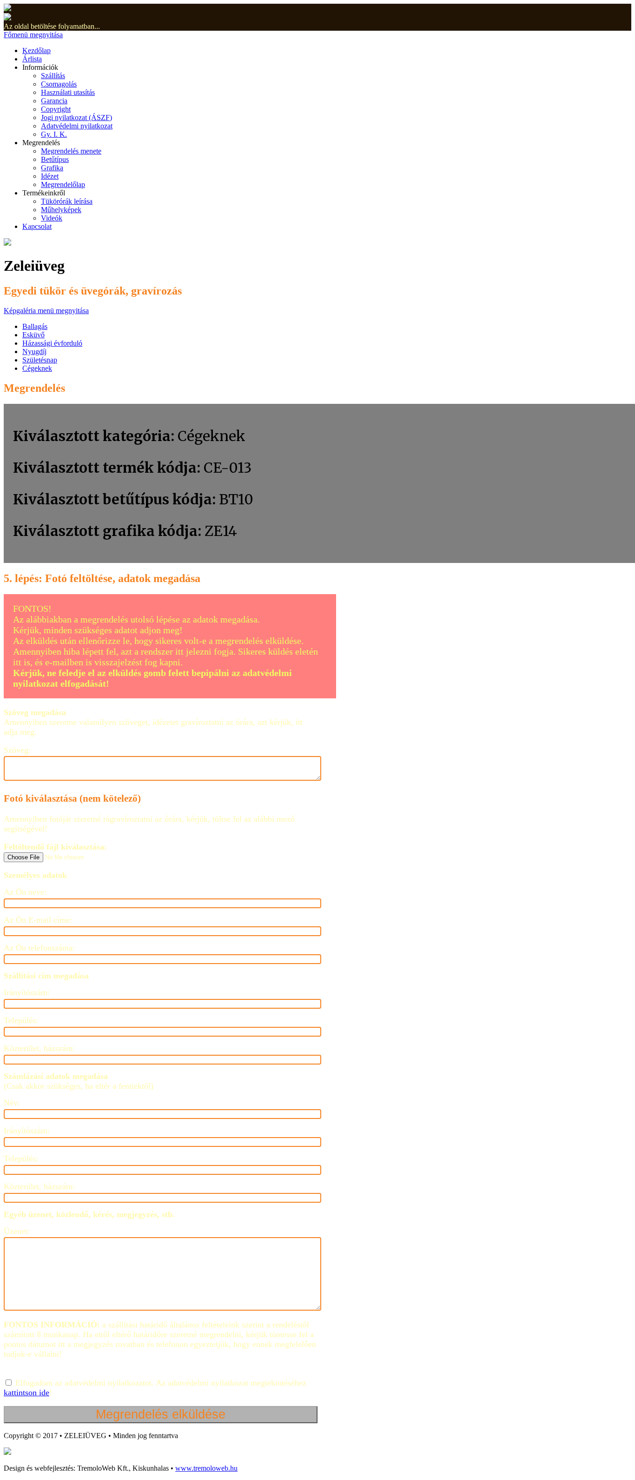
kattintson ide (26, 1392)
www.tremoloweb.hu (206, 1468)
